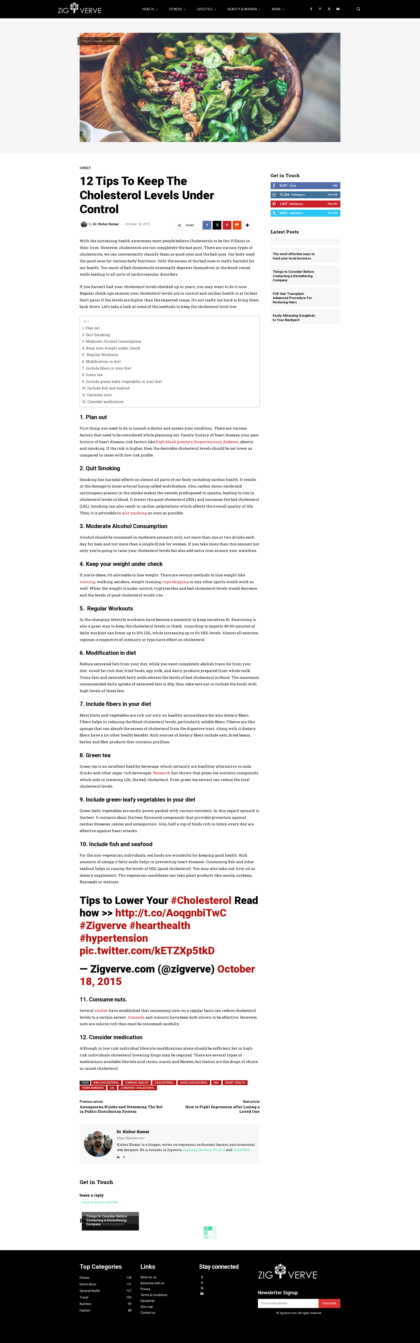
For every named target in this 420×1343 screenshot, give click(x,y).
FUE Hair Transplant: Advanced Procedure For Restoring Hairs (292, 298)
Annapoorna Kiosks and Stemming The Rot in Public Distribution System (121, 1109)
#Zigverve (103, 925)
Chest (110, 41)
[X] (329, 9)
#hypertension (114, 938)
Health (98, 41)
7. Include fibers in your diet (106, 368)
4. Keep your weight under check (111, 348)
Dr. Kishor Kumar (106, 224)
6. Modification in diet (101, 361)
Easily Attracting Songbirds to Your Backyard (294, 318)
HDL (216, 1082)
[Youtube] (338, 9)
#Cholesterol (201, 900)
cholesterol (164, 1082)
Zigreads (190, 1150)
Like (334, 185)
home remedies (93, 1087)
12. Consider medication (103, 401)
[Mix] (237, 225)
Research (161, 772)
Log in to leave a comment (100, 1202)
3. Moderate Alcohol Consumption (111, 341)
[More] (247, 225)
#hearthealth (160, 925)
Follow (332, 194)
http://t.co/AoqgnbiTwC (170, 913)
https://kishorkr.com (130, 1138)
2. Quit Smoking (96, 334)
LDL (112, 1087)
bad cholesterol (106, 1082)
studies (101, 1010)
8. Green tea (92, 374)
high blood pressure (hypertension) (189, 441)
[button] (357, 9)
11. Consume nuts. (97, 394)
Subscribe (329, 1303)
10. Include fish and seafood (106, 388)
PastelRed (241, 1150)
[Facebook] (311, 9)
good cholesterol (194, 1082)
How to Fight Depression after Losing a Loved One (222, 1109)
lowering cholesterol (138, 1087)
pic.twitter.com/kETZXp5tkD (147, 950)
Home (87, 41)
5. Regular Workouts (100, 354)
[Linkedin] (118, 1156)
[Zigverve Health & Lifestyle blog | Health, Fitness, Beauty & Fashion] (94, 9)
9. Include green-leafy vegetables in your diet (122, 381)
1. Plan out (91, 328)
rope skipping (175, 581)
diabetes (230, 441)
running (87, 581)
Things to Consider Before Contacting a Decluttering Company (106, 1220)
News (90, 1211)
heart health (235, 1082)
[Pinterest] (320, 9)
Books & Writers (212, 1150)
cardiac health (137, 1082)
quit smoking (134, 512)
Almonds (136, 1017)
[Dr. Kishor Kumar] (85, 224)
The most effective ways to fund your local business (294, 256)
